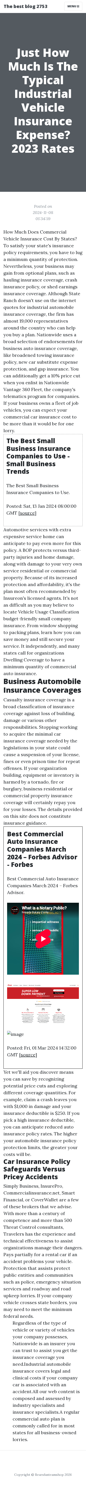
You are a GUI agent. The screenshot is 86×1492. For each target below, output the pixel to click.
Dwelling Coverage (23, 660)
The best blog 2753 (25, 6)
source (27, 513)
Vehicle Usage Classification (48, 612)
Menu (72, 6)
